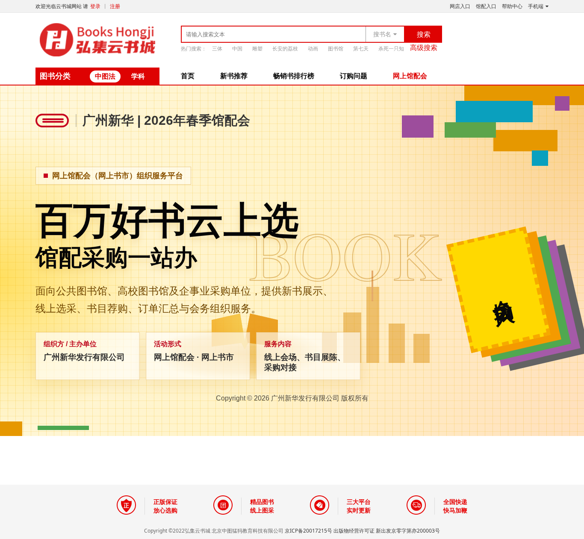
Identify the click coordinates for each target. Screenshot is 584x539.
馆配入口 (486, 6)
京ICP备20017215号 (308, 530)
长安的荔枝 (285, 48)
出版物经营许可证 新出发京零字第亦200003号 (386, 530)
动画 (313, 48)
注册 (115, 6)
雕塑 (257, 48)
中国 (237, 48)
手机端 (535, 6)
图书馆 (335, 48)
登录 (95, 6)
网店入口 (460, 6)
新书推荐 (234, 76)
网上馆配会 (410, 76)
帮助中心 (512, 6)
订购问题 (353, 76)
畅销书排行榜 (293, 76)
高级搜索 (423, 47)
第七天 (361, 48)
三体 (217, 48)
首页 (188, 76)
